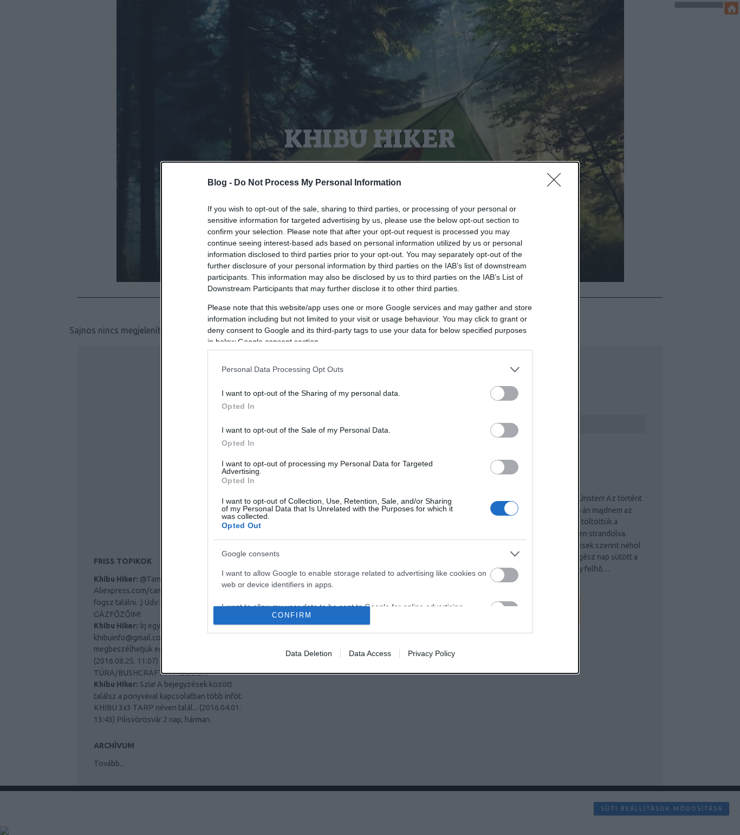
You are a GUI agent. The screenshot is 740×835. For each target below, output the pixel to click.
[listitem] (370, 369)
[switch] (504, 393)
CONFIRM (292, 615)
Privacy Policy (431, 653)
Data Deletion (308, 653)
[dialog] (370, 417)
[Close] (557, 183)
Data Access (370, 653)
